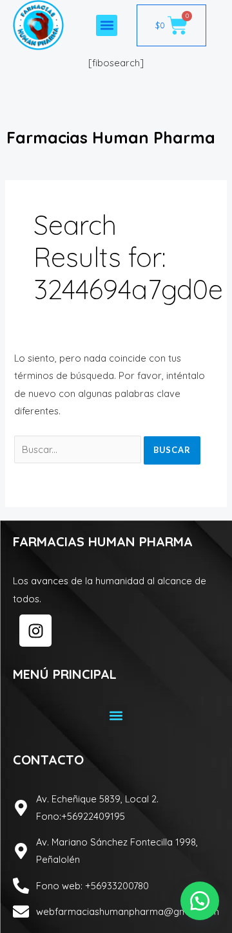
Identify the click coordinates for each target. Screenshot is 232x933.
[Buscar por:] (79, 449)
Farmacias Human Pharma (110, 137)
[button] (106, 25)
